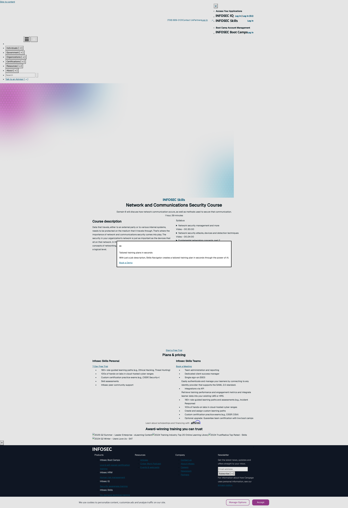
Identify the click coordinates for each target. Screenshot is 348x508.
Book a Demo (142, 262)
